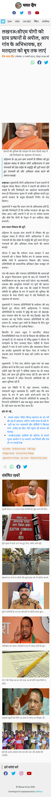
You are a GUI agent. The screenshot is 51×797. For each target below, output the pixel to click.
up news (6, 449)
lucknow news (19, 449)
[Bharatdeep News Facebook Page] (14, 12)
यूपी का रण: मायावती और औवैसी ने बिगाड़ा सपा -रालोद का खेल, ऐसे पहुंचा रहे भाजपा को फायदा (28, 428)
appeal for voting (11, 458)
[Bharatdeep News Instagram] (29, 12)
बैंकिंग (36, 22)
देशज (10, 22)
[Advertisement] (25, 95)
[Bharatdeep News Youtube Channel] (37, 12)
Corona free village (25, 453)
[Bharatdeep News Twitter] (21, 12)
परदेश (17, 22)
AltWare (38, 792)
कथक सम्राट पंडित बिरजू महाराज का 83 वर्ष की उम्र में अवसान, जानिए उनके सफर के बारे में (28, 419)
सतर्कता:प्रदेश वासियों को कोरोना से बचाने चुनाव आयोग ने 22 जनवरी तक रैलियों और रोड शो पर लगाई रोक (28, 439)
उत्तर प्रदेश (27, 22)
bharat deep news (38, 458)
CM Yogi (31, 449)
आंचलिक (45, 22)
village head (8, 453)
